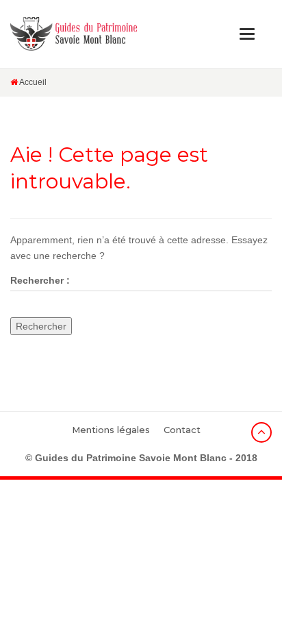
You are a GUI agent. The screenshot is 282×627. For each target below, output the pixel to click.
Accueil (32, 82)
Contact (182, 429)
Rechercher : (40, 280)
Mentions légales (111, 429)
